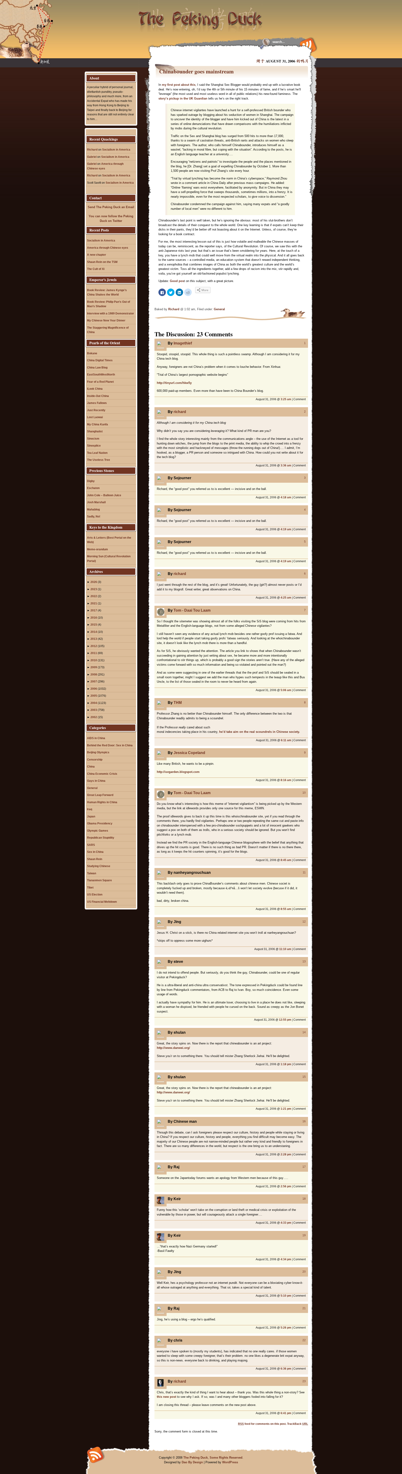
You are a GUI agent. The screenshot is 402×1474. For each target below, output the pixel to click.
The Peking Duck (195, 1457)
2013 (93, 638)
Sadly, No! (93, 516)
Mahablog (93, 509)
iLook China (95, 388)
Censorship (94, 759)
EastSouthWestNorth (101, 374)
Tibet (90, 887)
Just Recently (96, 410)
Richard (173, 309)
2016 (93, 617)
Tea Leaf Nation (97, 452)
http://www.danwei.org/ (173, 1048)
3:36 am (286, 465)
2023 (93, 589)
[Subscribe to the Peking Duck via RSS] (307, 45)
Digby (91, 480)
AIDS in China (96, 738)
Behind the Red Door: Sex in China (110, 745)
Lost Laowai (95, 417)
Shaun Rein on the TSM (102, 261)
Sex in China (95, 851)
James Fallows (97, 402)
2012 (93, 645)
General (219, 309)
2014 (93, 631)
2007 (93, 681)
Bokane (92, 353)
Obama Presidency (99, 823)
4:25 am (286, 597)
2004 (93, 702)
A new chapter (96, 254)
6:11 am (286, 740)
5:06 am (286, 690)
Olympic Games (97, 830)
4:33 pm (286, 1222)
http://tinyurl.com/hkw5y (174, 383)
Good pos (177, 281)
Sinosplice (94, 445)
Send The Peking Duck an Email (111, 207)
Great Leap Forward (100, 794)
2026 (93, 581)
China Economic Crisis (102, 773)
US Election (94, 894)
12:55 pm (285, 1019)
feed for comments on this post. (262, 1423)
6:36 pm (286, 1368)
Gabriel (92, 156)
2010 (93, 660)
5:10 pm (286, 1295)
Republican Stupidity (100, 837)
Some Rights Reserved (226, 1457)
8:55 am (286, 908)
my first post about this (178, 84)
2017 (93, 610)
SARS (91, 844)
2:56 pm (286, 1186)
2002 (93, 717)
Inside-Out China (98, 395)
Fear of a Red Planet (100, 381)
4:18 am (286, 497)
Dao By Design (192, 1462)
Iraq (89, 809)
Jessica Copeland (189, 753)
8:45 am (286, 859)
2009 (93, 667)
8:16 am (286, 780)
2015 (93, 624)
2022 (93, 596)
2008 (93, 674)
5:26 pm (286, 1327)
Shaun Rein (94, 859)
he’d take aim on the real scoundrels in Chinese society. (259, 732)
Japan (91, 816)
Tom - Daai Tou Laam (192, 610)
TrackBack (297, 1423)
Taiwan (91, 873)
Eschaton (93, 487)
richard (180, 412)
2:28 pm (286, 1154)
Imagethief (183, 343)
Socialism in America (116, 149)
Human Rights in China (102, 802)
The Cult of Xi (95, 268)
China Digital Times (100, 360)
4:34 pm (286, 1259)
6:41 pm (286, 1413)
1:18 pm (286, 1064)
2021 (93, 603)
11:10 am (285, 949)
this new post (166, 1396)
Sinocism (93, 438)
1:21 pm (286, 1108)
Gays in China (96, 780)
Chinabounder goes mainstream (196, 71)
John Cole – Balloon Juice (104, 495)
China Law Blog (97, 367)
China (91, 766)
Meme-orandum (97, 549)
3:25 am (286, 399)
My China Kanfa (97, 424)
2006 (93, 688)
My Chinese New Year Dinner (106, 320)
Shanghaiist (95, 431)
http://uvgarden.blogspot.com (178, 772)
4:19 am (286, 529)
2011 (93, 652)
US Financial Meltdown (102, 901)
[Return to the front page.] (200, 16)
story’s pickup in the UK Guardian (182, 98)
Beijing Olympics (98, 752)
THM (178, 703)
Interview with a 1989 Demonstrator (110, 313)
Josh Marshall (96, 502)
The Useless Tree (98, 459)
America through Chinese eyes (107, 247)
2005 (93, 695)
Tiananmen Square (99, 880)
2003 (93, 709)
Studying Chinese (98, 866)
